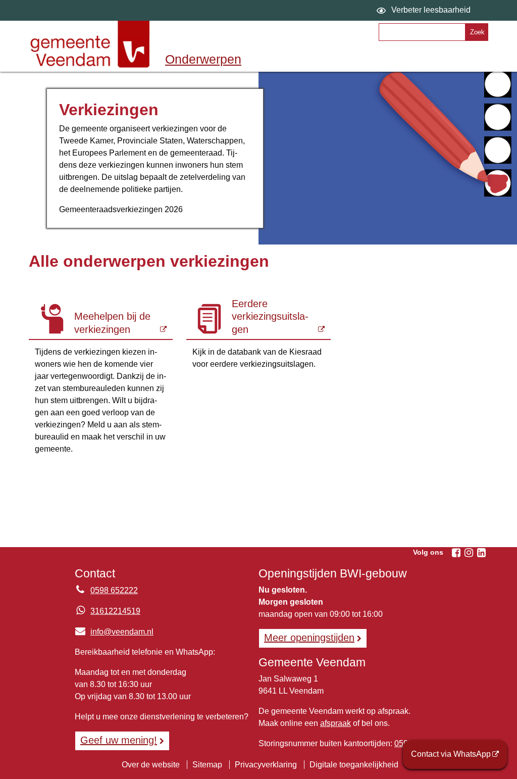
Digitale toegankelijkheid (353, 764)
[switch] (425, 10)
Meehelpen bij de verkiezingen (112, 323)
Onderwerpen (203, 59)
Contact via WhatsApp (451, 754)
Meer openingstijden (309, 637)
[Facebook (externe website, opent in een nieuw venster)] (455, 552)
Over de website (151, 764)
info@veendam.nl (114, 631)
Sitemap (207, 764)
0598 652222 (114, 590)
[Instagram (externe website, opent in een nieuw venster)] (468, 552)
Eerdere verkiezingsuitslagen (270, 316)
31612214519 (115, 611)
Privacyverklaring (266, 764)
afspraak (335, 723)
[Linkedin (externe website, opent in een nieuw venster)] (481, 552)
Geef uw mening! (118, 740)
